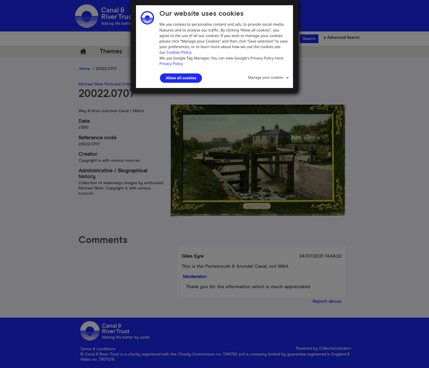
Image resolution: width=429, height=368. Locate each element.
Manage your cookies (265, 77)
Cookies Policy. (179, 52)
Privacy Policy (171, 63)
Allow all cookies (181, 77)
